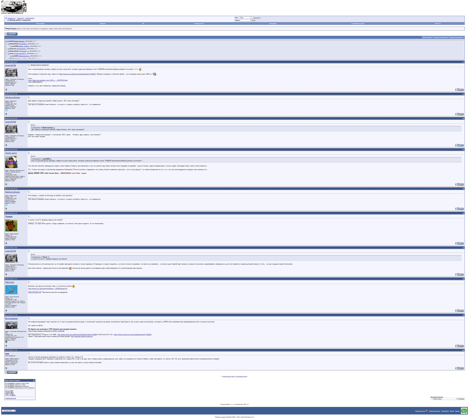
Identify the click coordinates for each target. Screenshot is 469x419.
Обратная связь (434, 411)
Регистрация (40, 23)
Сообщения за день (358, 23)
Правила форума (10, 398)
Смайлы (7, 392)
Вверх (457, 411)
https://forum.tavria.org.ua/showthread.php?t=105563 (132, 334)
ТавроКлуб (445, 411)
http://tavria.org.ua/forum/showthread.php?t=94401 (77, 74)
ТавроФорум (12, 18)
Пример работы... (19, 41)
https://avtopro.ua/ (34, 292)
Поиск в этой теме (440, 37)
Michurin (9, 282)
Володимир (11, 318)
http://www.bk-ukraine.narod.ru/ (82, 336)
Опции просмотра (456, 37)
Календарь (273, 23)
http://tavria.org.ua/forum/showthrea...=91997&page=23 (47, 289)
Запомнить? (257, 18)
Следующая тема (240, 376)
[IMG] (7, 393)
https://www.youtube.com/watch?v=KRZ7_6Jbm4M (46, 331)
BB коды (7, 391)
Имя (236, 17)
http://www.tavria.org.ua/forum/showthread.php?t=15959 (77, 334)
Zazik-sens (11, 153)
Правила (103, 23)
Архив (452, 411)
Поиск (437, 23)
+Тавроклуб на (420, 411)
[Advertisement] (423, 7)
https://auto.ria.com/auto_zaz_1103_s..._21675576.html (48, 80)
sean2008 (10, 65)
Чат (143, 23)
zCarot (223, 417)
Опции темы (427, 37)
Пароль (237, 20)
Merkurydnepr (12, 97)
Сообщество (198, 23)
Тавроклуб (20, 18)
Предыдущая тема (228, 376)
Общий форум (29, 18)
